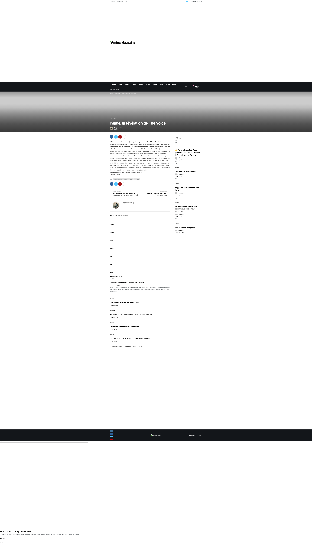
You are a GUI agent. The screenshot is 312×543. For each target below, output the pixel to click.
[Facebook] (111, 434)
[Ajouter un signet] (169, 136)
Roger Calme (118, 128)
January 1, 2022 (180, 232)
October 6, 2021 (115, 305)
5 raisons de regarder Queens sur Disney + (127, 282)
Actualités (112, 310)
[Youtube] (111, 439)
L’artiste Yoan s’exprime (185, 227)
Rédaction (181, 158)
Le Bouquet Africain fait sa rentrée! (124, 302)
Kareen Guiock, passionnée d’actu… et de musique (131, 314)
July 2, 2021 (114, 329)
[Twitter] (187, 1)
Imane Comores (118, 179)
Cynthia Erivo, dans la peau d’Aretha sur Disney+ (130, 338)
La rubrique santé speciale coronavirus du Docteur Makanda (186, 208)
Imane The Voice (128, 179)
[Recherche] (189, 86)
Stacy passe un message (185, 171)
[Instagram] (111, 431)
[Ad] (177, 42)
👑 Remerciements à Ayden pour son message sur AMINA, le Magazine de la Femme (187, 152)
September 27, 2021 (116, 317)
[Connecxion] (201, 86)
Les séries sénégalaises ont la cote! (124, 326)
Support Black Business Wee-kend (187, 188)
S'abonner (138, 203)
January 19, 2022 (115, 286)
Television (113, 118)
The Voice (136, 179)
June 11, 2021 (114, 341)
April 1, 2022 (179, 160)
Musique (112, 334)
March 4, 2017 (118, 129)
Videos (177, 146)
